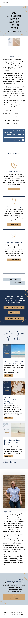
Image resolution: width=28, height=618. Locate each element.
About (6, 612)
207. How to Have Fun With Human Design (12, 442)
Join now (14, 189)
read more (8, 375)
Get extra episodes (14, 597)
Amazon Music (14, 318)
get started (14, 259)
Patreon (12, 612)
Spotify (14, 312)
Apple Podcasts (14, 307)
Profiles (18, 31)
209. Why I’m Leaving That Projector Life (14, 362)
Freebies (20, 614)
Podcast (6, 614)
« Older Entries (9, 462)
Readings (19, 612)
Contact (13, 614)
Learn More (14, 224)
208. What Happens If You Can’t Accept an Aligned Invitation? (13, 401)
